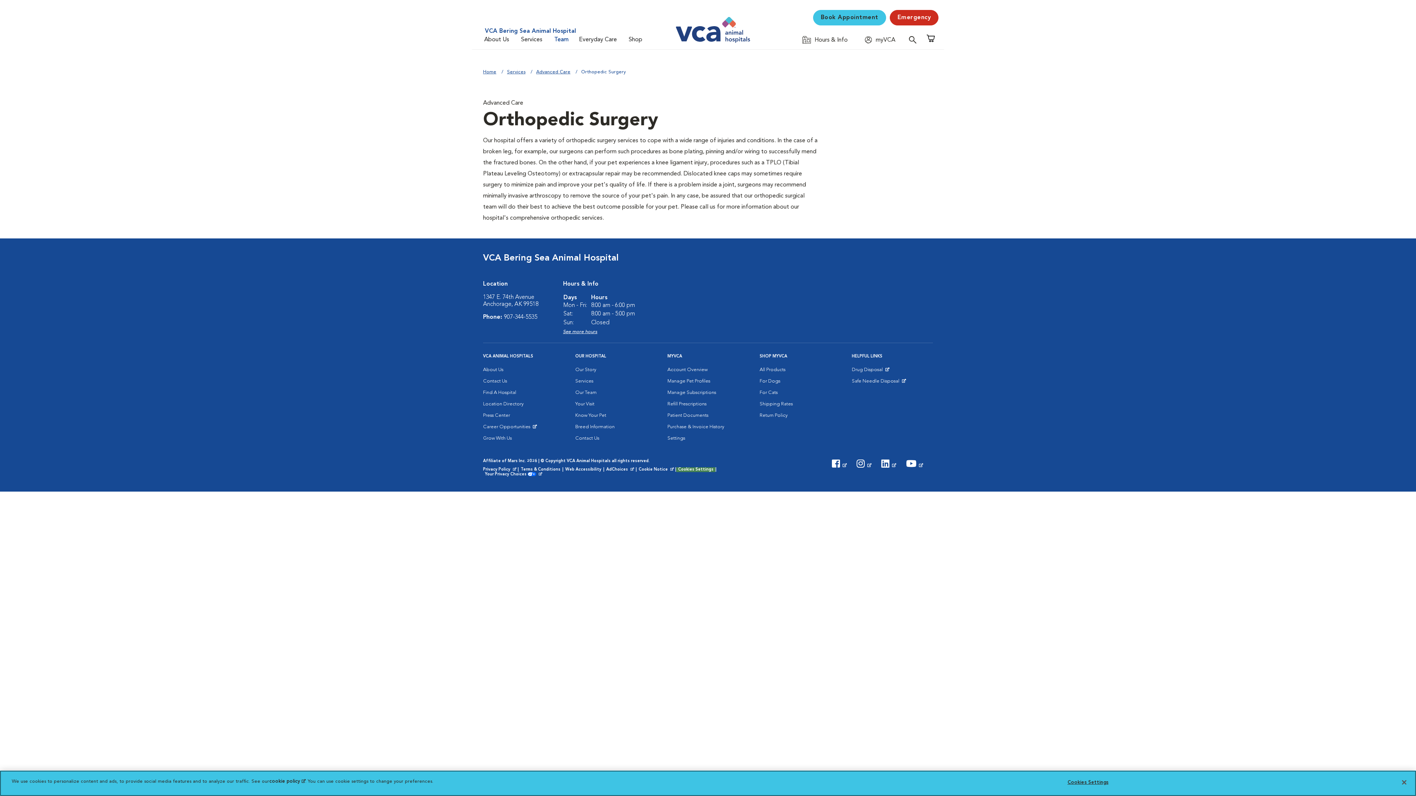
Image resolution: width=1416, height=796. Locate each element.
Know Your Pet (590, 415)
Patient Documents (687, 415)
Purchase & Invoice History (695, 427)
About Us (496, 40)
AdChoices (620, 470)
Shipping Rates (776, 404)
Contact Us (495, 381)
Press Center (496, 415)
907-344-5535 (520, 317)
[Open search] (914, 40)
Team (561, 40)
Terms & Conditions (540, 470)
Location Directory (503, 404)
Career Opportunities (508, 429)
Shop (635, 40)
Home (489, 72)
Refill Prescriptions (687, 404)
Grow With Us (497, 438)
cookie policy (287, 781)
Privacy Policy (500, 470)
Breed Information (595, 427)
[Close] (1404, 782)
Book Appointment (849, 18)
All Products (772, 369)
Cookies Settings (696, 470)
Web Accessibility (583, 470)
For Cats (769, 392)
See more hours (580, 331)
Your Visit (584, 404)
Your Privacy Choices (508, 474)
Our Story (585, 369)
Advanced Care (553, 72)
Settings (676, 438)
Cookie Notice (656, 470)
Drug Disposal (870, 371)
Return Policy (774, 415)
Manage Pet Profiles (688, 381)
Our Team (586, 392)
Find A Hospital (499, 392)
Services (531, 40)
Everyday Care (598, 40)
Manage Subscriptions (691, 392)
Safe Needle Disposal (877, 383)
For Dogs (770, 381)
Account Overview (687, 369)
